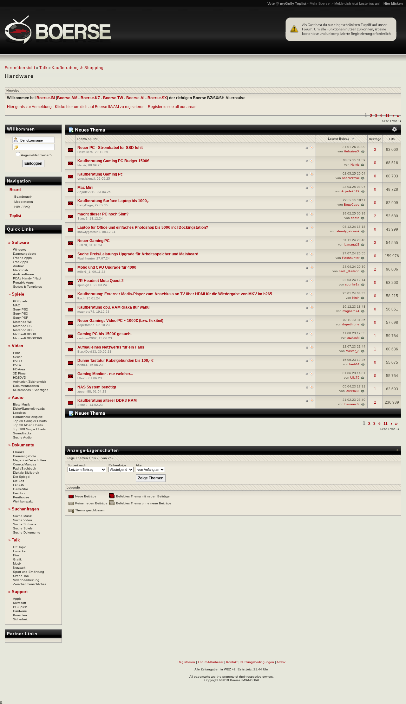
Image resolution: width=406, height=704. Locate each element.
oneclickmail (86, 178)
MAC (16, 305)
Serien (18, 357)
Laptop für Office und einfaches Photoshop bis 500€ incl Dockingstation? (142, 227)
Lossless (19, 412)
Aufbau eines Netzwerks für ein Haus (110, 347)
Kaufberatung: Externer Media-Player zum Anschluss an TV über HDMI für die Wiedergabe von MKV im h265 (174, 294)
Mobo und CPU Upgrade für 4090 (106, 267)
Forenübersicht (20, 68)
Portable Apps (23, 282)
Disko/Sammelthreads (29, 408)
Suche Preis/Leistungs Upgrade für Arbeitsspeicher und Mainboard (137, 254)
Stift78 (82, 245)
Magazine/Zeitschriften (29, 460)
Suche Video (22, 520)
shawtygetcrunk (88, 232)
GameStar (20, 489)
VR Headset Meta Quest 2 (100, 280)
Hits (392, 139)
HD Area (19, 369)
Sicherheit (20, 619)
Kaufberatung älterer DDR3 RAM (107, 400)
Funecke (19, 551)
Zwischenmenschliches (29, 584)
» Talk (14, 540)
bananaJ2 (351, 244)
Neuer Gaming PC (93, 241)
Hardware (20, 611)
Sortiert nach (77, 465)
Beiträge (375, 139)
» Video (15, 345)
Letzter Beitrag (339, 138)
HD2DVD (19, 377)
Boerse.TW (113, 98)
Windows (19, 249)
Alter (139, 465)
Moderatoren (23, 201)
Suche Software (24, 524)
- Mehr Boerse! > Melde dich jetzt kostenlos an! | (355, 3)
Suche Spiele (23, 528)
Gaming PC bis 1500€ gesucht (104, 334)
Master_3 (352, 351)
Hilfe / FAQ (22, 206)
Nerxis (81, 165)
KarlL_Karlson (349, 271)
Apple (17, 598)
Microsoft (19, 603)
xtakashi (353, 337)
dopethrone (86, 325)
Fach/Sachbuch (24, 468)
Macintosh (20, 270)
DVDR (17, 361)
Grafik (17, 559)
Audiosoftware (23, 274)
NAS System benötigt (96, 387)
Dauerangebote (24, 253)
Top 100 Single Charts (29, 429)
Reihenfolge (117, 465)
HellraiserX (85, 152)
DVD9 (17, 365)
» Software (18, 242)
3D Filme (19, 373)
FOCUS (18, 485)
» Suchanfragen (23, 509)
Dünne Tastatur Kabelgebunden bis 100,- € (115, 360)
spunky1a (84, 285)
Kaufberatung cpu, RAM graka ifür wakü (113, 307)
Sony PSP (20, 317)
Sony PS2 (20, 309)
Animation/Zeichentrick (29, 381)
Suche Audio (22, 437)
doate (355, 218)
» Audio (15, 397)
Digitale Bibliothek (26, 472)
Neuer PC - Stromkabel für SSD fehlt (110, 147)
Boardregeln (23, 196)
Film (16, 555)
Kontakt (232, 662)
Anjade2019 (86, 192)
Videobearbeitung (26, 580)
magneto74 (85, 311)
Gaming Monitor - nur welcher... (105, 374)
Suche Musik (22, 516)
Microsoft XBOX (24, 334)
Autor (93, 139)
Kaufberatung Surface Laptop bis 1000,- (113, 201)
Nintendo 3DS (23, 330)
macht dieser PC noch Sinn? (102, 214)
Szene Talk (21, 576)
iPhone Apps (22, 257)
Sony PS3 (20, 313)
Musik (17, 563)
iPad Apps (20, 262)
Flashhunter (86, 258)
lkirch (81, 298)
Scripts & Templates (27, 286)
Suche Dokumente (26, 532)
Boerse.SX (157, 98)
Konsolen (20, 615)
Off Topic (19, 547)
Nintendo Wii (22, 321)
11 (387, 115)
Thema (82, 139)
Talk (43, 68)
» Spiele (16, 294)
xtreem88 (84, 391)
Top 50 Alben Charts (28, 425)
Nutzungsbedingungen (257, 662)
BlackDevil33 (86, 351)
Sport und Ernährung (28, 571)
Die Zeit (18, 481)
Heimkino (19, 493)
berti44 (82, 365)
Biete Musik (21, 404)
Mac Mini (85, 187)
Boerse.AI (135, 98)
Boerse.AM (67, 98)
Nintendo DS (22, 326)
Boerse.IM (45, 98)
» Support (18, 591)
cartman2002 (87, 338)
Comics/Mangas (24, 464)
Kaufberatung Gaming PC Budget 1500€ (113, 161)
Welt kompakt (23, 501)
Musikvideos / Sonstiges (30, 390)
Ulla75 (82, 378)
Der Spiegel (21, 476)
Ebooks (18, 452)
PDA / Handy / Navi (27, 278)
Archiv (281, 662)
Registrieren (186, 662)
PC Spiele (20, 607)
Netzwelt (19, 567)
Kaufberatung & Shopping (78, 68)
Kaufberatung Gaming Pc (100, 174)
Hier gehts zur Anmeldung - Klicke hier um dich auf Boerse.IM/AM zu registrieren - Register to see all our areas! (102, 107)
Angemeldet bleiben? (36, 155)
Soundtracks (22, 433)
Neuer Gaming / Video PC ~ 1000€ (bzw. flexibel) (120, 320)
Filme (17, 353)
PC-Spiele (20, 301)
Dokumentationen (26, 385)
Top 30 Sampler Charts (30, 421)
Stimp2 (82, 218)
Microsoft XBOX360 (27, 338)
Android (18, 266)
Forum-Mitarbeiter (210, 662)
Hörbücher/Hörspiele (28, 417)
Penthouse (21, 497)
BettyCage (85, 205)
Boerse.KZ (90, 98)
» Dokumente (21, 445)
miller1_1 (83, 271)
